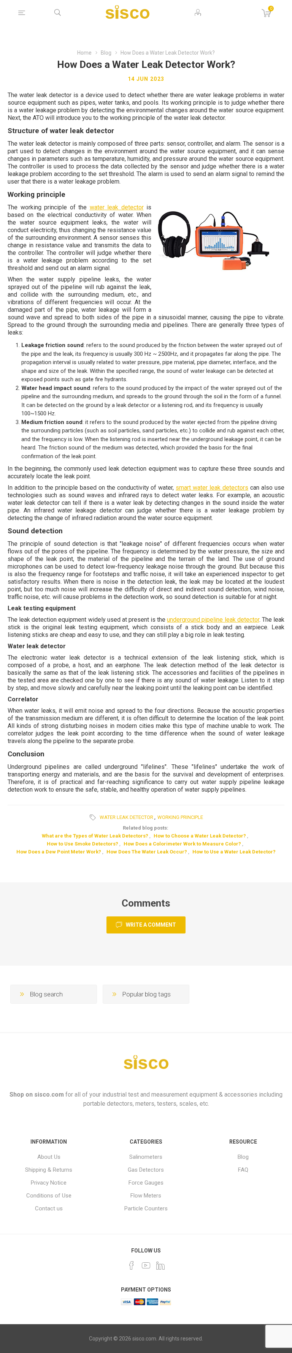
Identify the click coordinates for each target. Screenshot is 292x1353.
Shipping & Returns (48, 1169)
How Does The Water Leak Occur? (146, 852)
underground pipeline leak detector (213, 619)
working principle (180, 817)
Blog (243, 1156)
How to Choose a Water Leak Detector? (200, 836)
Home (84, 53)
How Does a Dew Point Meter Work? (58, 852)
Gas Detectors (146, 1169)
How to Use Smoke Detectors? (82, 844)
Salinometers (145, 1156)
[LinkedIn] (160, 1265)
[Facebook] (131, 1265)
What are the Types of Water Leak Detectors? (95, 836)
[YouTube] (146, 1265)
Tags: (93, 817)
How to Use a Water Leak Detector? (234, 852)
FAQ (243, 1169)
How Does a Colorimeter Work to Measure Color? (182, 844)
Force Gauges (146, 1182)
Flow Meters (145, 1195)
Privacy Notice (49, 1182)
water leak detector (117, 207)
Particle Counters (146, 1208)
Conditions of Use (48, 1195)
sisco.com (49, 1094)
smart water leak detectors (212, 487)
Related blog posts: (145, 828)
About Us (48, 1156)
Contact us (49, 1208)
